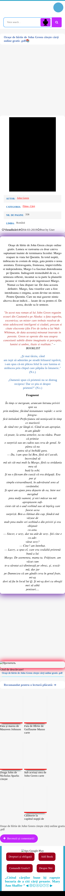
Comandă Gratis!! (19, 868)
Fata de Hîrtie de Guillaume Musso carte (34, 729)
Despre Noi (45, 868)
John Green (23, 198)
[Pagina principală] (17, 9)
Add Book (47, 856)
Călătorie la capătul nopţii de (34, 817)
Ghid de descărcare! (12, 669)
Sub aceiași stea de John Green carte (35, 774)
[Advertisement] (32, 77)
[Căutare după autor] (57, 22)
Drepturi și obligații (20, 856)
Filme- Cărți (29, 206)
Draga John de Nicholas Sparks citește (9, 776)
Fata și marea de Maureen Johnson (10, 727)
